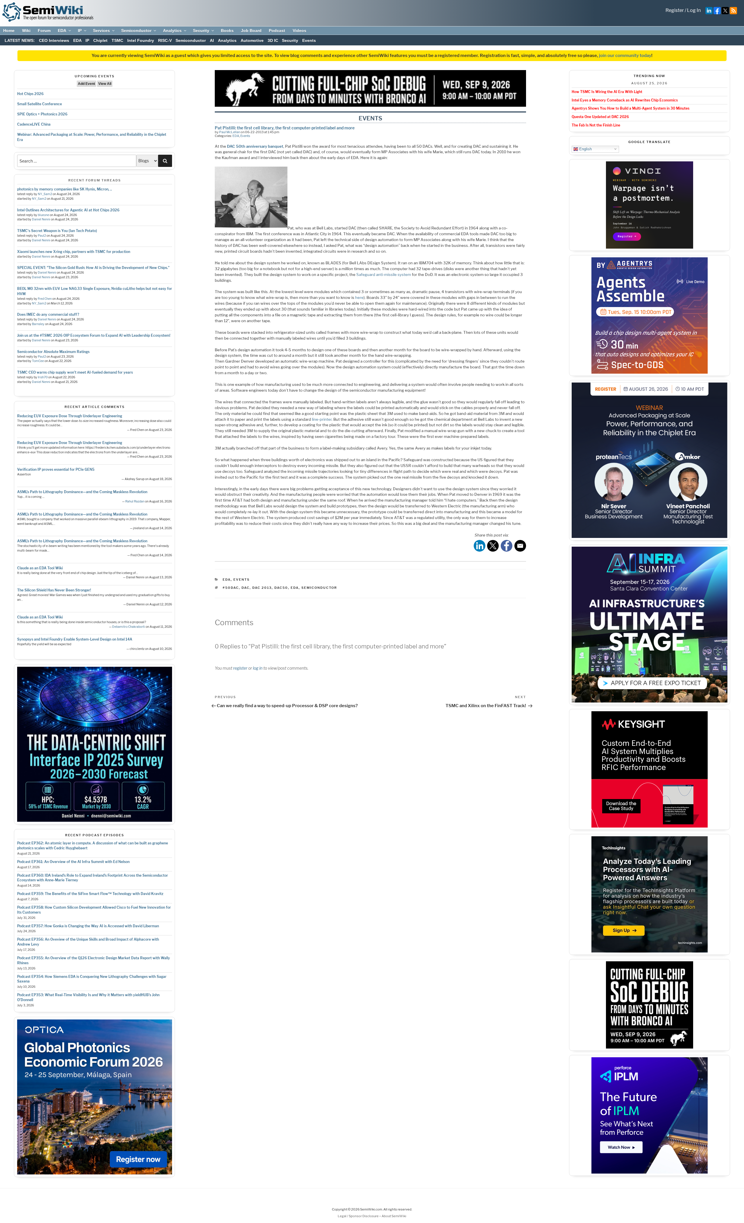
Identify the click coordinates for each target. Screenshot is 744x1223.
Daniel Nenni (41, 219)
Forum (44, 30)
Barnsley (38, 324)
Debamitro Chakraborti (128, 627)
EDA (62, 30)
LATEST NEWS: (20, 40)
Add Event (86, 84)
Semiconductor (136, 30)
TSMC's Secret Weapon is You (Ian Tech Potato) (57, 231)
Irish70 (43, 377)
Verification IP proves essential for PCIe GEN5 (55, 469)
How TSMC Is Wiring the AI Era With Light (607, 92)
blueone (43, 215)
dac (246, 588)
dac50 (281, 588)
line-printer (322, 419)
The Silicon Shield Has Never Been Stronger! (54, 590)
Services (101, 30)
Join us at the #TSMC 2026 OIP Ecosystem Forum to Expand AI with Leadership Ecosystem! (93, 335)
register (240, 668)
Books (227, 30)
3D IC (273, 40)
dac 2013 (262, 588)
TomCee (38, 361)
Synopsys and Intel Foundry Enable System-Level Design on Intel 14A (74, 639)
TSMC (117, 40)
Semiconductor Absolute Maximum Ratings (53, 352)
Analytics (172, 30)
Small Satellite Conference (39, 104)
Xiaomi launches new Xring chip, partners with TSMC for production (73, 251)
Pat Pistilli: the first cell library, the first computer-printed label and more (285, 127)
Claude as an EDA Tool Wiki (40, 568)
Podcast (277, 30)
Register (675, 10)
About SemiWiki (394, 1216)
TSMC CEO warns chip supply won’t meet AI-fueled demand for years (75, 372)
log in (257, 668)
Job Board (251, 30)
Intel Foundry (140, 40)
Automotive (252, 40)
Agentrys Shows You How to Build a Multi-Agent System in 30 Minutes (630, 108)
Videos (299, 30)
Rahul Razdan (134, 501)
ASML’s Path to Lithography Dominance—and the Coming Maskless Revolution (82, 492)
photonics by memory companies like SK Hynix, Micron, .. (64, 189)
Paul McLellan (229, 132)
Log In (694, 10)
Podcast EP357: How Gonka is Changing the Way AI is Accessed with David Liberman (88, 926)
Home (9, 30)
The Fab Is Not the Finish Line (596, 125)
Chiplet (100, 40)
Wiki (26, 30)
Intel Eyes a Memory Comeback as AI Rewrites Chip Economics (625, 100)
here (359, 297)
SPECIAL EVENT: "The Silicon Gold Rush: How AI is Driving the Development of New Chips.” (93, 267)
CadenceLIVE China (34, 124)
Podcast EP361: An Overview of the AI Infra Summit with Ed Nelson (73, 862)
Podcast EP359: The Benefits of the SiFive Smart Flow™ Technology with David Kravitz (90, 894)
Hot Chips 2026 (30, 94)
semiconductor (319, 588)
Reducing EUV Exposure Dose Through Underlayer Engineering (69, 416)
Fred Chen (45, 299)
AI (212, 40)
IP (80, 30)
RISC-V (165, 40)
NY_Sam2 (45, 194)
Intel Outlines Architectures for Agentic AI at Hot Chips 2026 (68, 210)
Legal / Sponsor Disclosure (358, 1216)
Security (201, 30)
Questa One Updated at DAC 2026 (600, 117)
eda (295, 588)
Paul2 (42, 236)
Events (309, 40)
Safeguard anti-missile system (383, 274)
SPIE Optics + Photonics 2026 (42, 114)
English (585, 149)
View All (104, 84)
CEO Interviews (54, 40)
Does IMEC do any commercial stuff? (48, 314)
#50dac (231, 588)
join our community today (625, 55)
